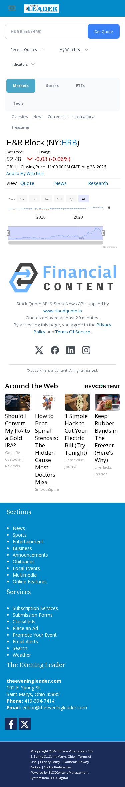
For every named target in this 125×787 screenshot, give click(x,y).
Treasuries (20, 127)
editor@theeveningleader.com (54, 707)
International (83, 116)
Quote (27, 183)
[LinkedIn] (70, 350)
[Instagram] (86, 350)
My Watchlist (70, 49)
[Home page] (41, 8)
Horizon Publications (71, 751)
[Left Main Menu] (12, 8)
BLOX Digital (59, 778)
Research (98, 183)
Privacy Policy (50, 762)
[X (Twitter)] (39, 350)
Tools (18, 103)
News (37, 116)
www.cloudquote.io (62, 311)
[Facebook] (55, 350)
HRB (69, 142)
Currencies (57, 116)
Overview (20, 116)
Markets (21, 85)
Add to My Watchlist (25, 173)
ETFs (80, 85)
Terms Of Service (72, 332)
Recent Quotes (23, 49)
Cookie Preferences (57, 767)
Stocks (52, 85)
